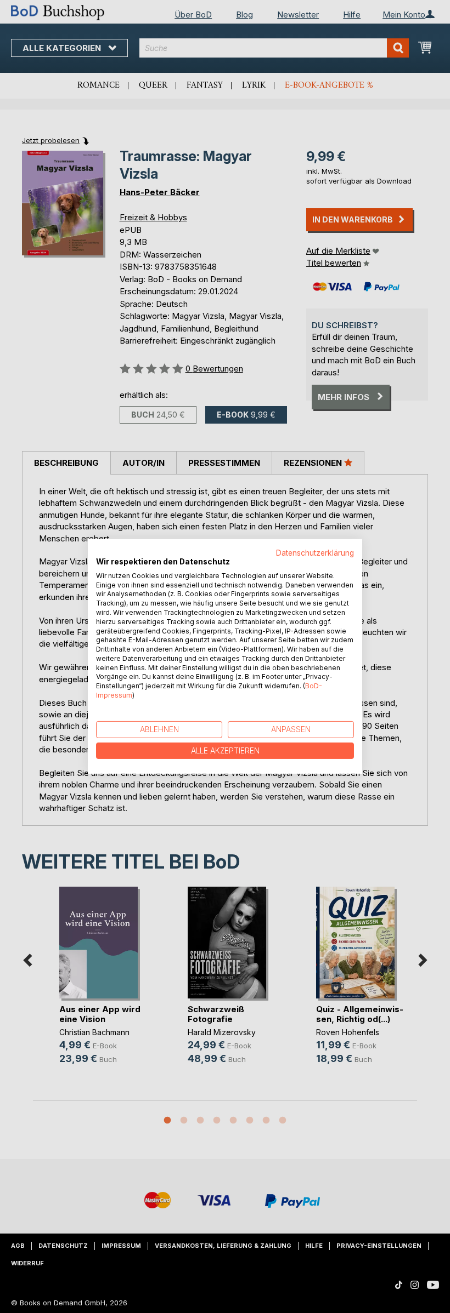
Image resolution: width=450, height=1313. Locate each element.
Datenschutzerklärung (315, 553)
